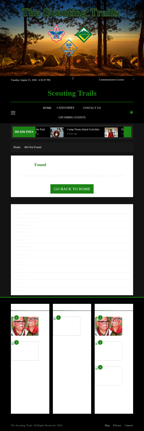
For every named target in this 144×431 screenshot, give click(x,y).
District (20, 283)
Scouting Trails (72, 93)
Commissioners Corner (111, 79)
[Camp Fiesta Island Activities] (51, 134)
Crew (19, 261)
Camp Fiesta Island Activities (77, 129)
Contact (129, 425)
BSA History (23, 225)
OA (18, 290)
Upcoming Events (72, 117)
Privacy (117, 425)
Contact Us (92, 107)
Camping (21, 239)
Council (20, 254)
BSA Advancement (26, 217)
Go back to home (72, 189)
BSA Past (21, 232)
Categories (65, 107)
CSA (18, 268)
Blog (107, 425)
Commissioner (24, 246)
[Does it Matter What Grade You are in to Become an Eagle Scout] (105, 134)
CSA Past (21, 276)
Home (47, 107)
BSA (18, 210)
